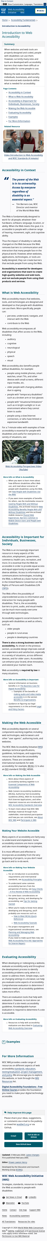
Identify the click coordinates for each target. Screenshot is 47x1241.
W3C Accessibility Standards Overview (25, 805)
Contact (13, 1210)
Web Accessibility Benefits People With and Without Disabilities (25, 509)
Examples (13, 117)
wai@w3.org (23, 1124)
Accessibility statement (20, 1216)
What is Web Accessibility (20, 97)
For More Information (19, 121)
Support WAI (34, 1210)
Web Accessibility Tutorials (25, 923)
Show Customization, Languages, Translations (25, 4)
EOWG (19, 1170)
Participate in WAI (28, 820)
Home (5, 20)
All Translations (9, 1222)
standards (19, 1069)
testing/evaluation (11, 1072)
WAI (40, 747)
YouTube (25, 1203)
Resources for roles (26, 1222)
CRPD (5, 588)
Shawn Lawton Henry (18, 1162)
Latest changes (32, 1155)
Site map (23, 1210)
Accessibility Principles (32, 880)
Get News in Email (14, 1197)
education (30, 1069)
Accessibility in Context (19, 92)
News (4, 1216)
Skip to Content (7, 1)
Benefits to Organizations (25, 700)
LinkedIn (32, 1197)
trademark (19, 1231)
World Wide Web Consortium (30, 1228)
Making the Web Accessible (21, 108)
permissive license (37, 1231)
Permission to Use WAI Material (16, 1236)
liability (11, 1231)
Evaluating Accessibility (19, 113)
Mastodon (10, 1203)
